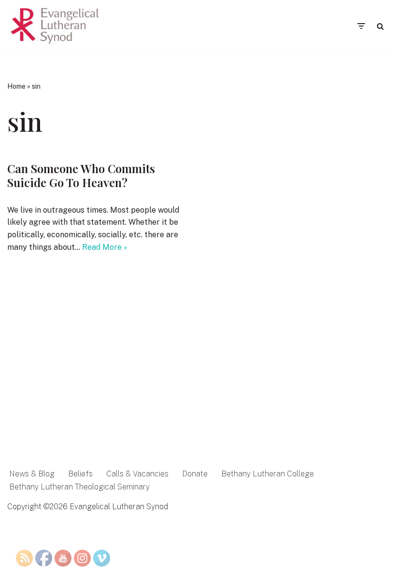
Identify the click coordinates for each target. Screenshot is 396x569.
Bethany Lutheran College (267, 473)
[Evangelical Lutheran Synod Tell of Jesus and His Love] (55, 26)
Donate (195, 473)
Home (16, 86)
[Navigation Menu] (361, 26)
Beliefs (80, 473)
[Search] (380, 26)
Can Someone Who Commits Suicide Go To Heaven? (81, 175)
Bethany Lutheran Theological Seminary (79, 486)
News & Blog (32, 473)
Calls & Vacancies (137, 473)
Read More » (104, 247)
